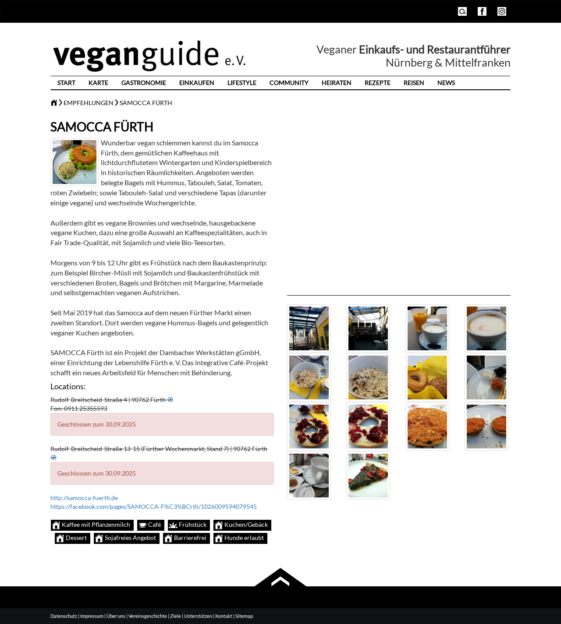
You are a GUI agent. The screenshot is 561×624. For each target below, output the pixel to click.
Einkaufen (196, 82)
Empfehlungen (89, 102)
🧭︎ (170, 399)
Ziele (175, 616)
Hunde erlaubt (243, 537)
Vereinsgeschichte (147, 616)
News (446, 82)
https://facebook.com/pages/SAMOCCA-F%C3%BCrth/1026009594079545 (153, 506)
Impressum (91, 616)
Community (289, 82)
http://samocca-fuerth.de (84, 497)
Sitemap (244, 616)
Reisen (414, 82)
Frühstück (192, 524)
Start (66, 82)
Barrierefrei (189, 537)
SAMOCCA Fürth (146, 102)
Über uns (116, 616)
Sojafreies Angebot (129, 537)
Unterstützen (198, 616)
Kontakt (223, 616)
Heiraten (337, 82)
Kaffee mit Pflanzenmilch (95, 524)
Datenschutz (63, 616)
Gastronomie (143, 82)
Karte (98, 82)
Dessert (75, 537)
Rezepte (378, 82)
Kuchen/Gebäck (245, 524)
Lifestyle (241, 82)
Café (154, 524)
